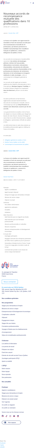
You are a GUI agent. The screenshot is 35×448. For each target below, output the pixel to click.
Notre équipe (6, 371)
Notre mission (6, 368)
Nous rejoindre (6, 374)
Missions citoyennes (10, 227)
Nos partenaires (6, 377)
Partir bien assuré (7, 352)
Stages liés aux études (8, 323)
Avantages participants (11, 236)
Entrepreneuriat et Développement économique (16, 311)
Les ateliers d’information (9, 343)
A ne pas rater (7, 234)
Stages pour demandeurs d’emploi (12, 305)
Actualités (7, 210)
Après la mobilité (7, 361)
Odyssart (4, 317)
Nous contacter (10, 282)
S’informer (6, 202)
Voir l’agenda (6, 402)
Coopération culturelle (8, 314)
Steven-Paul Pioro (8, 177)
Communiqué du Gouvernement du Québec (17, 144)
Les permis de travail (8, 346)
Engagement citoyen (8, 320)
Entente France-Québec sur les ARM (15, 142)
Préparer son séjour (8, 349)
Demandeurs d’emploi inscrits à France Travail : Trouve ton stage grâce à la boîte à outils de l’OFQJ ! (18, 245)
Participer (6, 187)
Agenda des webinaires (11, 207)
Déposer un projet (10, 200)
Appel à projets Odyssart (11, 192)
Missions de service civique (12, 197)
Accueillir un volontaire (9, 408)
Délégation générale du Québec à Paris (15, 140)
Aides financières (8, 215)
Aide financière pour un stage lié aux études (17, 217)
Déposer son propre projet (10, 399)
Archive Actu (15, 27)
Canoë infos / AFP (13, 33)
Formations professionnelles (10, 326)
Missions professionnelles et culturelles (15, 224)
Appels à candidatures (11, 189)
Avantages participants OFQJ (10, 358)
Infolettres (7, 212)
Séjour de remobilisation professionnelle (14, 335)
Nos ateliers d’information (12, 204)
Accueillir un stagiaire (8, 405)
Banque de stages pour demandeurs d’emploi (17, 195)
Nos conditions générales (10, 298)
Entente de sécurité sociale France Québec (15, 355)
